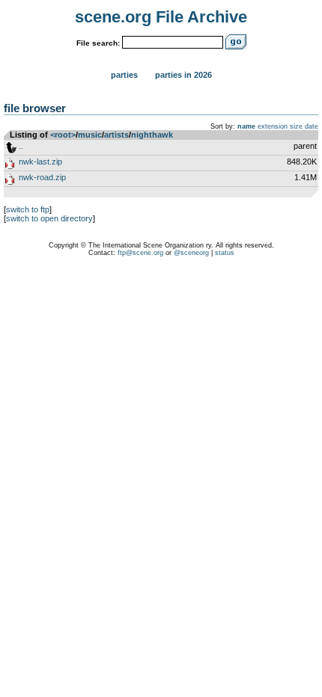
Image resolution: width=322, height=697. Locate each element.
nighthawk (152, 134)
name (246, 126)
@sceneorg (191, 253)
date (311, 126)
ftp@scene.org (140, 253)
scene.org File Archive (161, 16)
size (296, 126)
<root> (63, 134)
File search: (98, 43)
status (224, 253)
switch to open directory (49, 218)
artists (116, 134)
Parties (124, 74)
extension (273, 126)
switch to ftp (27, 209)
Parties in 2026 (183, 74)
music (90, 134)
